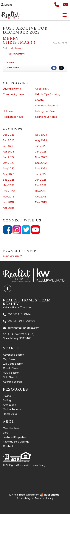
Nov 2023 (41, 134)
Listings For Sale (45, 111)
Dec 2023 (8, 134)
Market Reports (12, 409)
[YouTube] (35, 229)
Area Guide (9, 405)
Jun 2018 (8, 202)
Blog (5, 432)
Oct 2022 (8, 162)
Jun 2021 (40, 179)
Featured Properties (14, 437)
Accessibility (23, 498)
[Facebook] (7, 229)
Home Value (10, 414)
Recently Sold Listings (16, 441)
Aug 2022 (9, 168)
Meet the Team (12, 428)
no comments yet (16, 53)
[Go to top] (59, 511)
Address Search (12, 381)
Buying (7, 396)
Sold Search (10, 377)
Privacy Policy (38, 465)
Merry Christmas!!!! (19, 40)
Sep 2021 (8, 179)
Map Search (10, 359)
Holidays (16, 48)
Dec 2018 (40, 191)
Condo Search (11, 368)
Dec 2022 (8, 157)
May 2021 (8, 185)
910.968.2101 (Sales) (19, 314)
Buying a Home (12, 88)
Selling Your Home (46, 116)
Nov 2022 (41, 157)
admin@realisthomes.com (23, 327)
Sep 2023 (8, 140)
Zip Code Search (13, 363)
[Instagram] (16, 229)
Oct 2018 (40, 196)
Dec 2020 (9, 191)
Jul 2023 (8, 146)
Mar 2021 (40, 185)
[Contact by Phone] (56, 4)
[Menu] (64, 14)
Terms (38, 498)
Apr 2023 (8, 151)
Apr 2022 (8, 174)
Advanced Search (13, 354)
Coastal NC (42, 88)
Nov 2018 (8, 196)
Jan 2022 (40, 174)
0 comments (9, 62)
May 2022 (41, 168)
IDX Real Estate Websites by (24, 494)
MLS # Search (11, 372)
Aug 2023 (41, 140)
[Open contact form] (65, 4)
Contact (8, 446)
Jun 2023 (40, 146)
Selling (7, 400)
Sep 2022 (41, 162)
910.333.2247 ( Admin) (21, 321)
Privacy (49, 498)
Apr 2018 (8, 207)
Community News (13, 94)
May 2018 (41, 202)
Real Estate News (13, 116)
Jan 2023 (40, 151)
